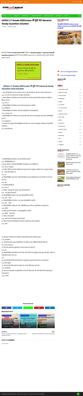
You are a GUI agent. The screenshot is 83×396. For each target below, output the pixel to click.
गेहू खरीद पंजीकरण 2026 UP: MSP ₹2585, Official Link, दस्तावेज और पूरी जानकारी (69, 26)
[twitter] (75, 2)
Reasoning (61, 135)
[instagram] (80, 2)
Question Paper (11, 2)
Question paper (12, 26)
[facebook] (73, 2)
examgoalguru (12, 394)
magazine (61, 144)
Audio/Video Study (63, 89)
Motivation (61, 123)
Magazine (4, 2)
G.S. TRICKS (61, 104)
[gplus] (77, 2)
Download (25, 15)
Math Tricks (61, 117)
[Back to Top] (78, 394)
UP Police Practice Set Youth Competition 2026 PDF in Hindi (73, 171)
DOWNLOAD (61, 98)
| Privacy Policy (34, 394)
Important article (63, 114)
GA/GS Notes (19, 2)
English (26, 2)
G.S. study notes (63, 107)
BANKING (16, 15)
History (60, 111)
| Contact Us (26, 394)
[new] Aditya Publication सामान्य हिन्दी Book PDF (73, 178)
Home (4, 15)
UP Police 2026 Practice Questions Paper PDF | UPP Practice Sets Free (10, 321)
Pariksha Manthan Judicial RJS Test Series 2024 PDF (45, 321)
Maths (60, 120)
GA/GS (66, 15)
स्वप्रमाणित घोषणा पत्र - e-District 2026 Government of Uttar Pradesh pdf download (73, 156)
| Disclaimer (41, 394)
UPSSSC (60, 141)
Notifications (48, 15)
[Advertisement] (28, 40)
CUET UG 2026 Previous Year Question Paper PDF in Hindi (28, 321)
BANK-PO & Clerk (63, 92)
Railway (60, 132)
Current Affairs (36, 15)
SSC (10, 15)
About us (19, 394)
